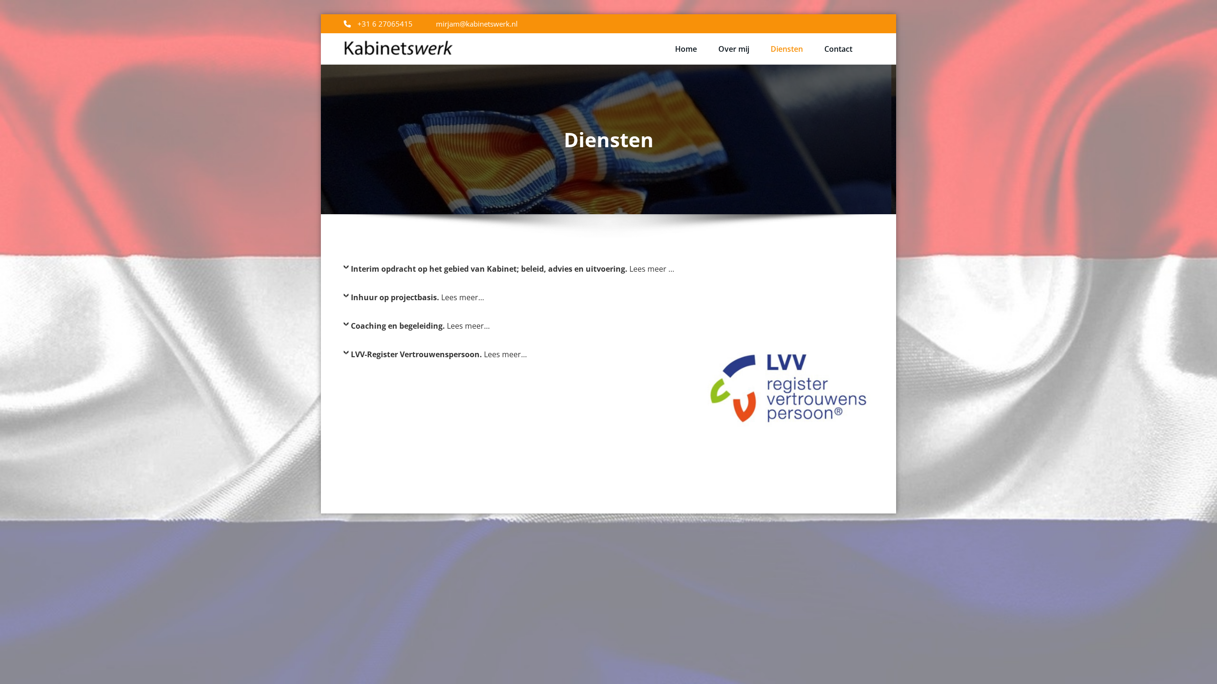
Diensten (787, 49)
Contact (838, 49)
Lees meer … (512, 269)
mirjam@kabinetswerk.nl (477, 23)
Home (686, 49)
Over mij (733, 49)
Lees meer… (417, 297)
